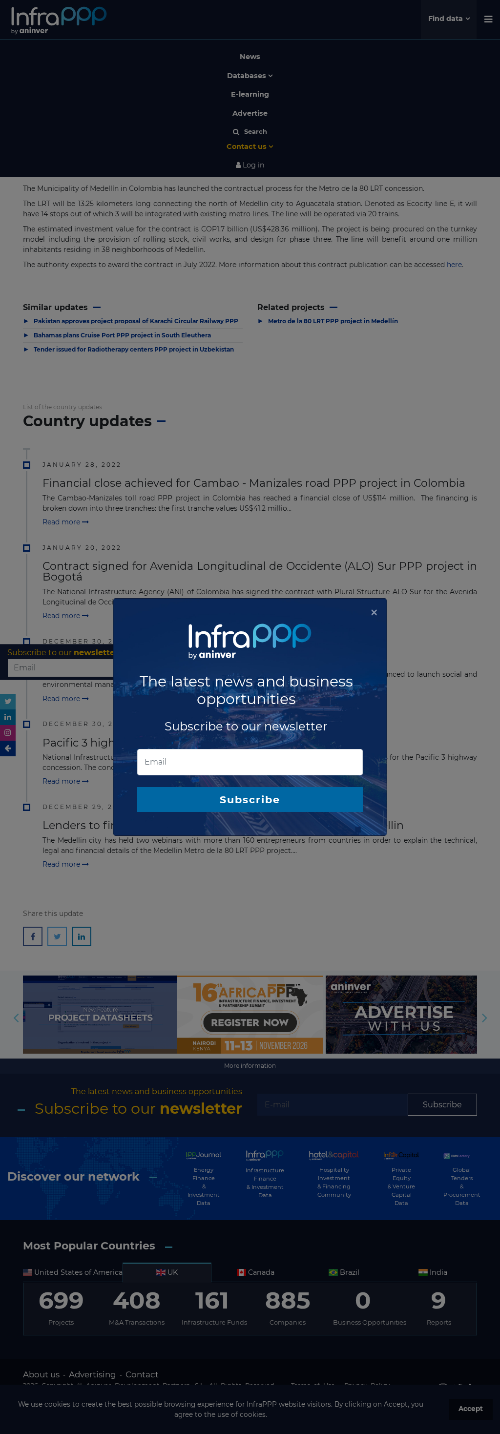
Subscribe (250, 799)
